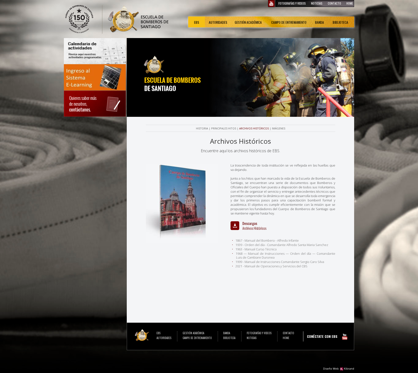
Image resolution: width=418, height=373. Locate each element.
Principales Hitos (223, 128)
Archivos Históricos (254, 128)
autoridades (164, 338)
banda (319, 22)
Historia (202, 128)
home (349, 3)
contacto (334, 3)
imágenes (278, 128)
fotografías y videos (292, 3)
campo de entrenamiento (288, 22)
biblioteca (340, 22)
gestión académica (248, 22)
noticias (316, 3)
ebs (196, 22)
